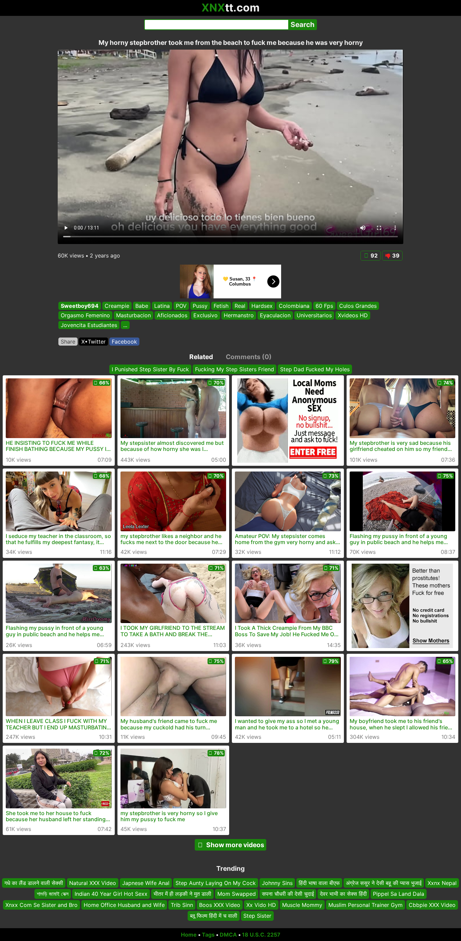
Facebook (124, 341)
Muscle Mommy (302, 905)
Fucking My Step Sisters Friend (234, 369)
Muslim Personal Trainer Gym (365, 905)
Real (240, 305)
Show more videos (235, 845)
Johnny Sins (277, 883)
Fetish (221, 305)
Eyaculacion (275, 315)
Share (68, 341)
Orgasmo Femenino (85, 315)
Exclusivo (205, 315)
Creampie (117, 305)
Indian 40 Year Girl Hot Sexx (111, 893)
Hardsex (262, 305)
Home (189, 935)
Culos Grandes (358, 305)
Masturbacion (133, 315)
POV (181, 305)
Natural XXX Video (92, 883)
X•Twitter (93, 341)
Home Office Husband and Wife (124, 905)
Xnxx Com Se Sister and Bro (41, 905)
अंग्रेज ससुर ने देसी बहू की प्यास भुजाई (384, 883)
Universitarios (314, 315)
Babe (141, 305)
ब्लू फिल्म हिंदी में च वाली (213, 915)
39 (396, 255)
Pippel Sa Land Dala (398, 893)
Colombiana (294, 305)
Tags (208, 935)
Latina (162, 305)
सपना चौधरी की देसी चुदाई (288, 893)
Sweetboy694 (80, 305)
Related (201, 357)
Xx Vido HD (261, 905)
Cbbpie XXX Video (432, 905)
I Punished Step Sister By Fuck (150, 369)
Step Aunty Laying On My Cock (215, 883)
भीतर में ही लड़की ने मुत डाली (182, 893)
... (125, 325)
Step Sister (257, 915)
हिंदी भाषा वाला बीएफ (319, 883)
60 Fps (324, 305)
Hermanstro (239, 315)
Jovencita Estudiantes (89, 325)
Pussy (200, 305)
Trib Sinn (182, 905)
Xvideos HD (353, 315)
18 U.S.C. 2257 (261, 935)
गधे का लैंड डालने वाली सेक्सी (33, 883)
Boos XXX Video (219, 905)
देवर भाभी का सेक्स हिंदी (343, 893)
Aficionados (172, 315)
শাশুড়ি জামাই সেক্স (53, 893)
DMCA (228, 935)
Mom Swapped (236, 893)
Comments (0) (249, 357)
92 (374, 255)
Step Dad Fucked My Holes (315, 369)
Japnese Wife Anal (145, 883)
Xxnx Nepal (442, 883)
